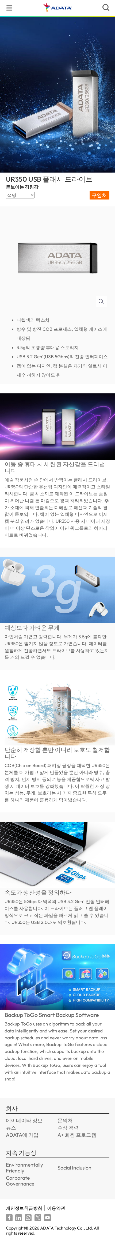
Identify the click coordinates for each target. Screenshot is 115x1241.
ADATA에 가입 (22, 1135)
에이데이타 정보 (24, 1120)
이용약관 (56, 1208)
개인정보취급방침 (24, 1208)
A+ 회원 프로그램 (76, 1135)
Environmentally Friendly (24, 1168)
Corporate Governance (20, 1181)
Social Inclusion (74, 1167)
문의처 (65, 1120)
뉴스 (11, 1127)
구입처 (99, 195)
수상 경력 (68, 1127)
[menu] (9, 8)
